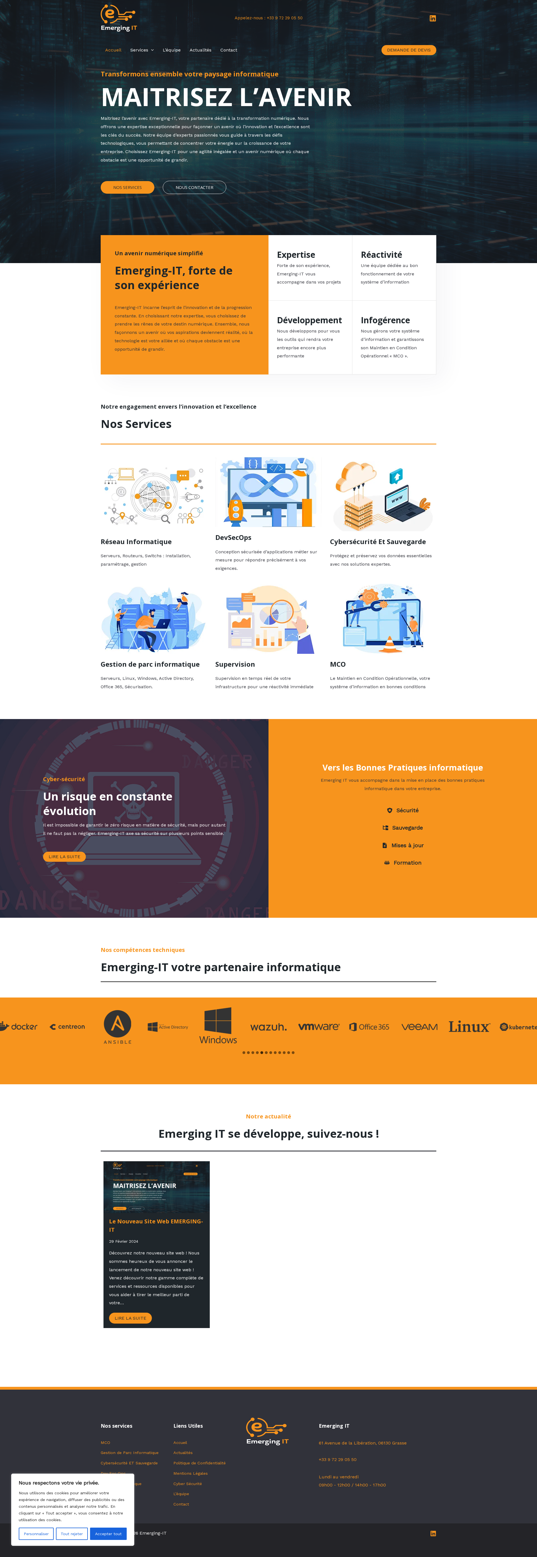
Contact (228, 50)
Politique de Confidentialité (199, 1463)
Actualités (200, 50)
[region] (72, 1510)
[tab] (243, 1052)
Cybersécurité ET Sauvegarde (129, 1463)
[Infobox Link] (154, 514)
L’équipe (172, 50)
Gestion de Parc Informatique (130, 1452)
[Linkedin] (432, 18)
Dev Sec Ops (113, 1473)
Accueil (113, 50)
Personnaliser (36, 1534)
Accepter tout (108, 1534)
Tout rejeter (72, 1534)
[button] (151, 50)
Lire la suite (130, 1318)
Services (139, 50)
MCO (105, 1442)
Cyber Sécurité (187, 1483)
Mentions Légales (190, 1473)
